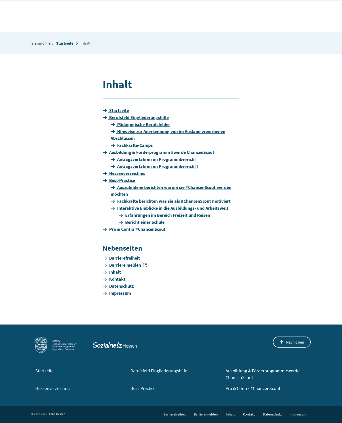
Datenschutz (272, 414)
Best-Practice (142, 388)
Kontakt (249, 414)
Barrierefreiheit (174, 414)
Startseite (64, 43)
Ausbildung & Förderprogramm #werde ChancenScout (262, 374)
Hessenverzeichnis (52, 388)
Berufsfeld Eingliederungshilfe (158, 371)
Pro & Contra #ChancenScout (253, 388)
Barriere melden (206, 414)
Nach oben (294, 342)
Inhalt (230, 414)
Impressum (298, 414)
